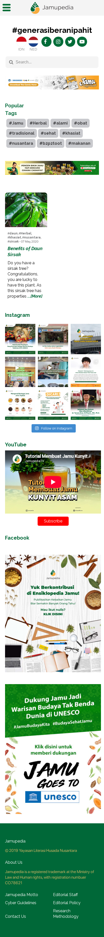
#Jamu (16, 123)
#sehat (48, 133)
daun (13, 233)
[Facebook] (46, 42)
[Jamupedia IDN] (21, 42)
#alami (60, 123)
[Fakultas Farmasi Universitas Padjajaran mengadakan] (20, 372)
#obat (80, 123)
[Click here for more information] (52, 93)
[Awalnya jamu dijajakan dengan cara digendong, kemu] (53, 339)
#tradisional (21, 133)
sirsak (14, 241)
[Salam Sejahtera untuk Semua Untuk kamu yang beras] (53, 405)
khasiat (15, 237)
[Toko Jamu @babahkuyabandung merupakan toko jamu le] (86, 339)
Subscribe (53, 521)
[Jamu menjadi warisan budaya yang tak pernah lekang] (20, 405)
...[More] (35, 296)
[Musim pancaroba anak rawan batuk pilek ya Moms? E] (86, 372)
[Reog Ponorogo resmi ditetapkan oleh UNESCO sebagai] (20, 339)
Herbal (25, 233)
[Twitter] (70, 42)
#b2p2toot (50, 143)
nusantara (32, 237)
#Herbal (38, 123)
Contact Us (15, 916)
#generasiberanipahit (52, 30)
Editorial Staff (65, 894)
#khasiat (71, 133)
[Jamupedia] (52, 8)
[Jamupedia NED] (33, 42)
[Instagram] (58, 42)
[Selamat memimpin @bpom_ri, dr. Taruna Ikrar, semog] (86, 405)
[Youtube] (82, 42)
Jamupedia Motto (21, 894)
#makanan (79, 143)
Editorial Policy (67, 902)
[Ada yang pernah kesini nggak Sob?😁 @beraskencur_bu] (53, 372)
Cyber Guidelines (20, 902)
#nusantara (21, 143)
